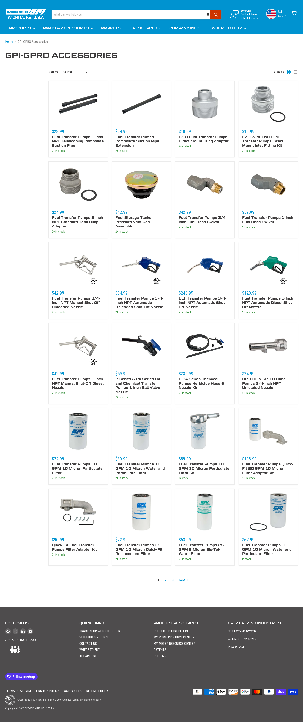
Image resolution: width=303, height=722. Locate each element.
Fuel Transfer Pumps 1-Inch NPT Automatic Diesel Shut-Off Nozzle (267, 302)
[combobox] (131, 14)
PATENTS (160, 650)
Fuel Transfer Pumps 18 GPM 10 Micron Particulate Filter (77, 468)
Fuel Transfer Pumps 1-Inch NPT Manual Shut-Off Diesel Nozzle (78, 383)
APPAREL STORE (90, 656)
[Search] (215, 14)
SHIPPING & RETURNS (94, 637)
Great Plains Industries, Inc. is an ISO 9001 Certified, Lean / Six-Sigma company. (59, 699)
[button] (210, 14)
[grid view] (289, 72)
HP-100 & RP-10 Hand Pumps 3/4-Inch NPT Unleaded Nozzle (264, 383)
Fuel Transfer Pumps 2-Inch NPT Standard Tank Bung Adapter (77, 222)
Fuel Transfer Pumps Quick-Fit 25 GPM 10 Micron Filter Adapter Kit (267, 468)
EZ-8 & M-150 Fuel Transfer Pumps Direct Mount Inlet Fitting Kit (262, 141)
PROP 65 (160, 656)
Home (9, 42)
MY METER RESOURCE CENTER (174, 644)
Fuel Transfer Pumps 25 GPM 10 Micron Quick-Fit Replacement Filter (138, 549)
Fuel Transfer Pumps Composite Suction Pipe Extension (137, 141)
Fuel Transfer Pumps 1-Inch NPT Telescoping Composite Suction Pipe (78, 141)
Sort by (53, 72)
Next (182, 580)
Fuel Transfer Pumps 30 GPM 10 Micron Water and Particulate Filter (267, 549)
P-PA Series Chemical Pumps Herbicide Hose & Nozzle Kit (201, 383)
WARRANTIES (72, 691)
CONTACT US (88, 644)
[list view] (295, 72)
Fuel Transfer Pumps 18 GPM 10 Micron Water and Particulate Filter (140, 468)
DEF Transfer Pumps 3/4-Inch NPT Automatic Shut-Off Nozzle (203, 302)
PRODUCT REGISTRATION (171, 631)
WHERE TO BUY (89, 650)
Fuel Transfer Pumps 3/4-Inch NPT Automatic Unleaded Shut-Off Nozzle (139, 302)
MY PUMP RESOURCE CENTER (174, 637)
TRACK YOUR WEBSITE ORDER (99, 631)
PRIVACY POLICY (47, 691)
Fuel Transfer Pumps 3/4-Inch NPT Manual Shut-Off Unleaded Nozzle (76, 302)
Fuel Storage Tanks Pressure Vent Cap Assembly (133, 222)
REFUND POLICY (97, 691)
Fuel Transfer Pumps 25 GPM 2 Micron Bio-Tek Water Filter (201, 549)
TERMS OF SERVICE (18, 691)
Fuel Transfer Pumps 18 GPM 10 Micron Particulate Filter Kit (204, 468)
